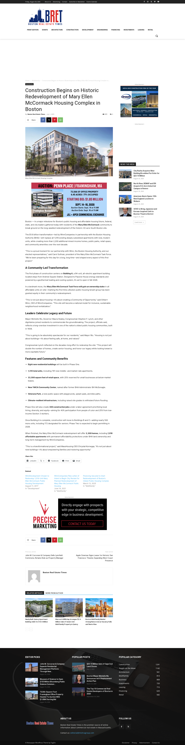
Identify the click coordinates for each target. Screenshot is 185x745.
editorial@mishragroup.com (82, 733)
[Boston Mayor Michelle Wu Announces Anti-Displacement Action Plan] (78, 679)
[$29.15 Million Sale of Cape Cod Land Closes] (78, 667)
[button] (157, 36)
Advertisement (144, 743)
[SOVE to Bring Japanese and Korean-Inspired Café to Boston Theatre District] (125, 212)
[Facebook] (144, 1)
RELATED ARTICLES (35, 593)
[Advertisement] (92, 57)
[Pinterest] (54, 119)
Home (27, 80)
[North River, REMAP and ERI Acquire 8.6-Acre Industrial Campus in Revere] (125, 186)
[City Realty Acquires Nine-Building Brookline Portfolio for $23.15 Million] (125, 174)
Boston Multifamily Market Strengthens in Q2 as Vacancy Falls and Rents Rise (98, 621)
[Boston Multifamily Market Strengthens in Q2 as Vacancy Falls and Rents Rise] (99, 607)
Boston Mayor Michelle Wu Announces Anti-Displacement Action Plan (99, 678)
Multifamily (36, 80)
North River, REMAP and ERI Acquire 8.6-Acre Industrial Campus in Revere (145, 186)
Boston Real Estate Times (36, 114)
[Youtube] (158, 1)
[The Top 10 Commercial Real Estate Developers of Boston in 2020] (78, 691)
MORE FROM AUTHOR (54, 593)
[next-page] (30, 629)
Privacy (134, 743)
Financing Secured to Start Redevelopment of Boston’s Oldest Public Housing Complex (96, 478)
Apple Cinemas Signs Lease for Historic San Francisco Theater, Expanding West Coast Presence (94, 558)
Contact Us (156, 743)
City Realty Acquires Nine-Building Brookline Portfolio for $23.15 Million (146, 173)
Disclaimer (126, 743)
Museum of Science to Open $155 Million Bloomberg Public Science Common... (52, 681)
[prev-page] (26, 629)
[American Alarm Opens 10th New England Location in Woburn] (125, 199)
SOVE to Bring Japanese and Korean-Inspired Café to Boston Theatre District (145, 211)
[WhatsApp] (60, 119)
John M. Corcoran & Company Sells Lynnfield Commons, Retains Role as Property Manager (44, 556)
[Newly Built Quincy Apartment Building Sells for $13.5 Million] (39, 607)
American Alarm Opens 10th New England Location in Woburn (145, 198)
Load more (138, 222)
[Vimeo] (154, 1)
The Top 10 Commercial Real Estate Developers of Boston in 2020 (100, 691)
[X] (151, 1)
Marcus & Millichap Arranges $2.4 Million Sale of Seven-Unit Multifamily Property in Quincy (68, 621)
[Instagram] (147, 1)
